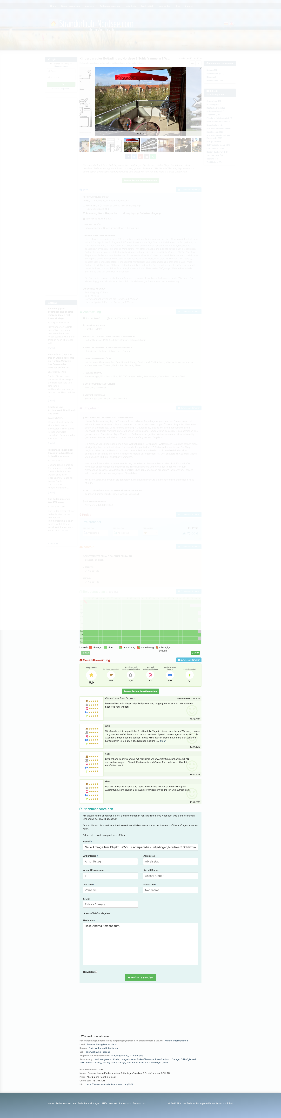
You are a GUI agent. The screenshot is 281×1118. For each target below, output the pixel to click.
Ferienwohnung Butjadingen (103, 1048)
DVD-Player (155, 1062)
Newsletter (89, 972)
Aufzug (106, 1062)
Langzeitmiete (128, 1059)
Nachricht (88, 920)
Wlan (165, 1062)
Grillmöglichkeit (189, 1059)
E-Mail (87, 898)
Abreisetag (149, 856)
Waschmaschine (135, 1062)
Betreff (87, 841)
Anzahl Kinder (150, 870)
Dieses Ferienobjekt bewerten (140, 691)
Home (51, 1103)
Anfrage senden (141, 977)
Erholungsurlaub (119, 1055)
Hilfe (104, 1103)
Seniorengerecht (103, 1059)
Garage (176, 1059)
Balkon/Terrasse (145, 1059)
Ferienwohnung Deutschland (101, 1044)
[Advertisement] (140, 1009)
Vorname (88, 884)
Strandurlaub (136, 1055)
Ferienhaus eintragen (89, 1103)
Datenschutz (140, 1103)
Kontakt (113, 1103)
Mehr (163, 740)
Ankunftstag (90, 856)
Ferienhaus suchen (66, 1103)
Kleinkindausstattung (90, 1062)
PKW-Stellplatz (163, 1059)
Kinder (116, 1059)
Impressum (125, 1103)
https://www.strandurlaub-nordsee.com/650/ (109, 1084)
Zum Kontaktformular (190, 660)
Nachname (149, 884)
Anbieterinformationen (176, 1040)
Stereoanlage (118, 1062)
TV (146, 1062)
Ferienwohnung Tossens (97, 1052)
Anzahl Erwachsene (93, 870)
